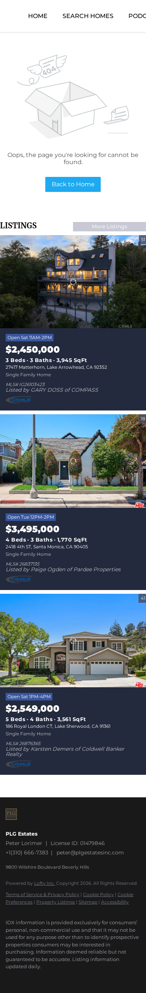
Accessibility (115, 902)
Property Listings (55, 902)
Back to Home (73, 184)
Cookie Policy (98, 894)
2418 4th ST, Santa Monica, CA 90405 (47, 546)
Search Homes (88, 16)
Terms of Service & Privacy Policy (42, 894)
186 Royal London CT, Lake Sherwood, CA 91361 (58, 726)
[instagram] (9, 978)
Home (38, 16)
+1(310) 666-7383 (27, 852)
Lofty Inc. (44, 883)
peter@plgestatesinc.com (90, 852)
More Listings (109, 226)
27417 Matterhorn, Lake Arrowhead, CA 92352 (56, 367)
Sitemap (88, 902)
